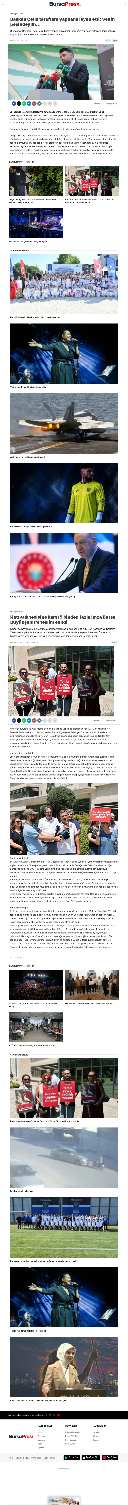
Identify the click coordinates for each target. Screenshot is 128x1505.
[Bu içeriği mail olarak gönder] (34, 103)
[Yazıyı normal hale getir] (55, 103)
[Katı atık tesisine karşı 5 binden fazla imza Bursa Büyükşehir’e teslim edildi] (92, 181)
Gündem (41, 1436)
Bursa (108, 41)
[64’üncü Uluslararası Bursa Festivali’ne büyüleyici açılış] (36, 985)
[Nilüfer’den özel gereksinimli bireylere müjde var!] (92, 985)
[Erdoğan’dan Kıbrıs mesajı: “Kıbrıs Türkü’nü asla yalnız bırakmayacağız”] (64, 563)
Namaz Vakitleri (71, 1436)
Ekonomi (41, 1440)
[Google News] (111, 103)
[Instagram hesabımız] (54, 1415)
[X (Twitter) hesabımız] (50, 1415)
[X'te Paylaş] (19, 103)
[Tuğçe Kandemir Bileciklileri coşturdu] (64, 353)
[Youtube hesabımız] (58, 1415)
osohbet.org (64, 1469)
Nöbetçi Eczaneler (72, 1432)
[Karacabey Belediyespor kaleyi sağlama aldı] (64, 493)
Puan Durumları (71, 1444)
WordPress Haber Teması (43, 1458)
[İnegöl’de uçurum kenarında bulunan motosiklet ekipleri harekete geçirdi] (36, 181)
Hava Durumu (70, 1440)
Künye (95, 1436)
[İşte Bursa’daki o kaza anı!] (64, 1157)
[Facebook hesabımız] (46, 1415)
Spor (115, 41)
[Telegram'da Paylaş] (29, 103)
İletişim (95, 1440)
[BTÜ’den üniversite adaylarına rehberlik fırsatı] (36, 1027)
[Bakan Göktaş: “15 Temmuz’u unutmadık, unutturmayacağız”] (64, 1367)
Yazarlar (96, 1432)
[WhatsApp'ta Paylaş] (24, 103)
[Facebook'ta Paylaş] (14, 103)
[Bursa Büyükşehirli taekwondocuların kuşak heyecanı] (64, 284)
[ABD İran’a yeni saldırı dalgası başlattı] (64, 423)
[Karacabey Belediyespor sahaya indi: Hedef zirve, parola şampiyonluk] (64, 1227)
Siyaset (41, 1448)
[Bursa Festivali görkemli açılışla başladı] (36, 223)
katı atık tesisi (18, 958)
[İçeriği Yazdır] (39, 103)
